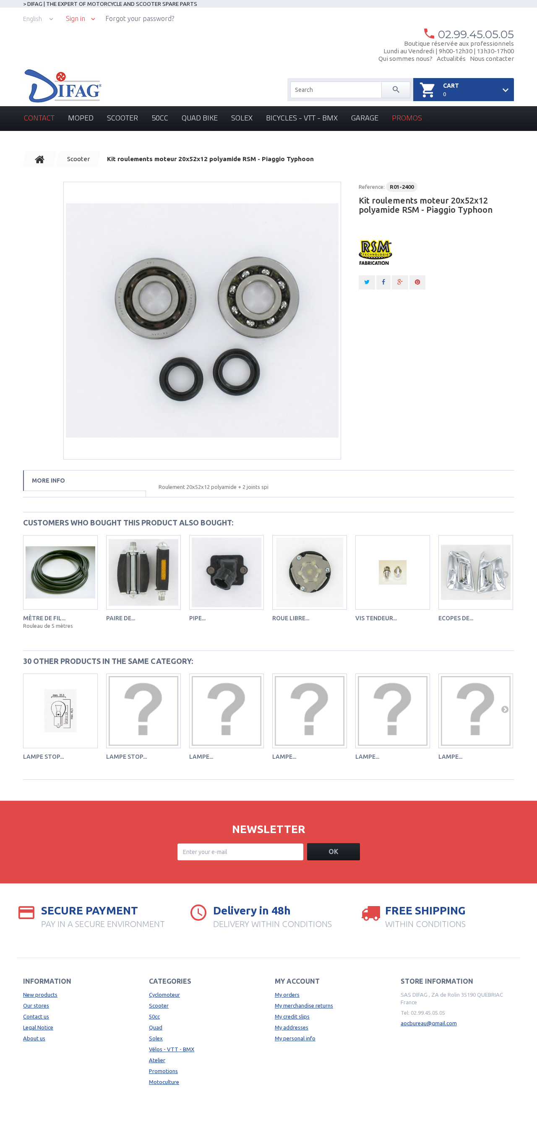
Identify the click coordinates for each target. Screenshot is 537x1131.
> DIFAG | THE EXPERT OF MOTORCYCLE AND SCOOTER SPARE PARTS (110, 4)
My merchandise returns (304, 1005)
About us (34, 1038)
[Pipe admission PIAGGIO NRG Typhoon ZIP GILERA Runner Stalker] (226, 572)
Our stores (36, 1005)
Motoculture (164, 1082)
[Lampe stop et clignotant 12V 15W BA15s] (60, 711)
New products (40, 995)
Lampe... (201, 756)
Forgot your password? (139, 18)
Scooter (122, 117)
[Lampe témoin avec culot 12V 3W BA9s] (475, 711)
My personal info (295, 1038)
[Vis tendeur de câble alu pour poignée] (392, 572)
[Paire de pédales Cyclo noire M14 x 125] (143, 572)
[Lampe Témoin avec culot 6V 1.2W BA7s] (226, 711)
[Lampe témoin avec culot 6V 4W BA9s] (392, 711)
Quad (155, 1027)
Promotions (163, 1071)
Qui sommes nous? (405, 58)
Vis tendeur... (376, 618)
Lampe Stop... (126, 756)
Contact (39, 117)
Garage (364, 117)
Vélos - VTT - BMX (171, 1049)
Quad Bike (200, 117)
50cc (159, 117)
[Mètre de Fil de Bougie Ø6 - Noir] (60, 572)
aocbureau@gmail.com (429, 1023)
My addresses (291, 1027)
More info (48, 480)
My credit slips (292, 1016)
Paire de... (120, 618)
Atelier (157, 1060)
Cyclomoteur (164, 995)
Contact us (36, 1016)
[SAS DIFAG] (62, 86)
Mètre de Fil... (44, 618)
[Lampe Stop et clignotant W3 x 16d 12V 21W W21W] (143, 711)
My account (297, 981)
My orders (287, 995)
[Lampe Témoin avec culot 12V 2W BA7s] (309, 711)
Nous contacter (492, 58)
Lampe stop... (43, 756)
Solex (242, 117)
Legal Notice (38, 1027)
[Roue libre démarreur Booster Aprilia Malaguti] (309, 572)
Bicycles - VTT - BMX (302, 117)
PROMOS (407, 117)
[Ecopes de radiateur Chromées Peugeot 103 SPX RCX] (475, 572)
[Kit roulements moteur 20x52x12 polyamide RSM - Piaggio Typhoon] (202, 320)
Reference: (372, 187)
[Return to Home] (40, 159)
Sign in (75, 18)
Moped (81, 117)
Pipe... (197, 618)
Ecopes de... (455, 618)
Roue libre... (290, 618)
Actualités (451, 58)
